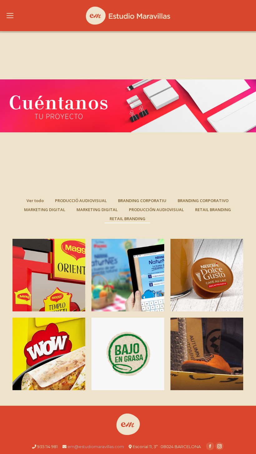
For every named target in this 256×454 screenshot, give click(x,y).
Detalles (49, 259)
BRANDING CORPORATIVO (203, 200)
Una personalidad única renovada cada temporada (207, 355)
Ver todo (35, 200)
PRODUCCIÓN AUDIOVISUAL (156, 209)
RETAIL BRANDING (213, 209)
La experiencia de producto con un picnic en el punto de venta (128, 279)
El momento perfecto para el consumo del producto (128, 355)
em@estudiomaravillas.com (95, 446)
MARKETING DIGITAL (44, 209)
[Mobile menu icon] (10, 15)
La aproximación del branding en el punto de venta (49, 358)
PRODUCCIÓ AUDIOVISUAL (81, 200)
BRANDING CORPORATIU (142, 200)
